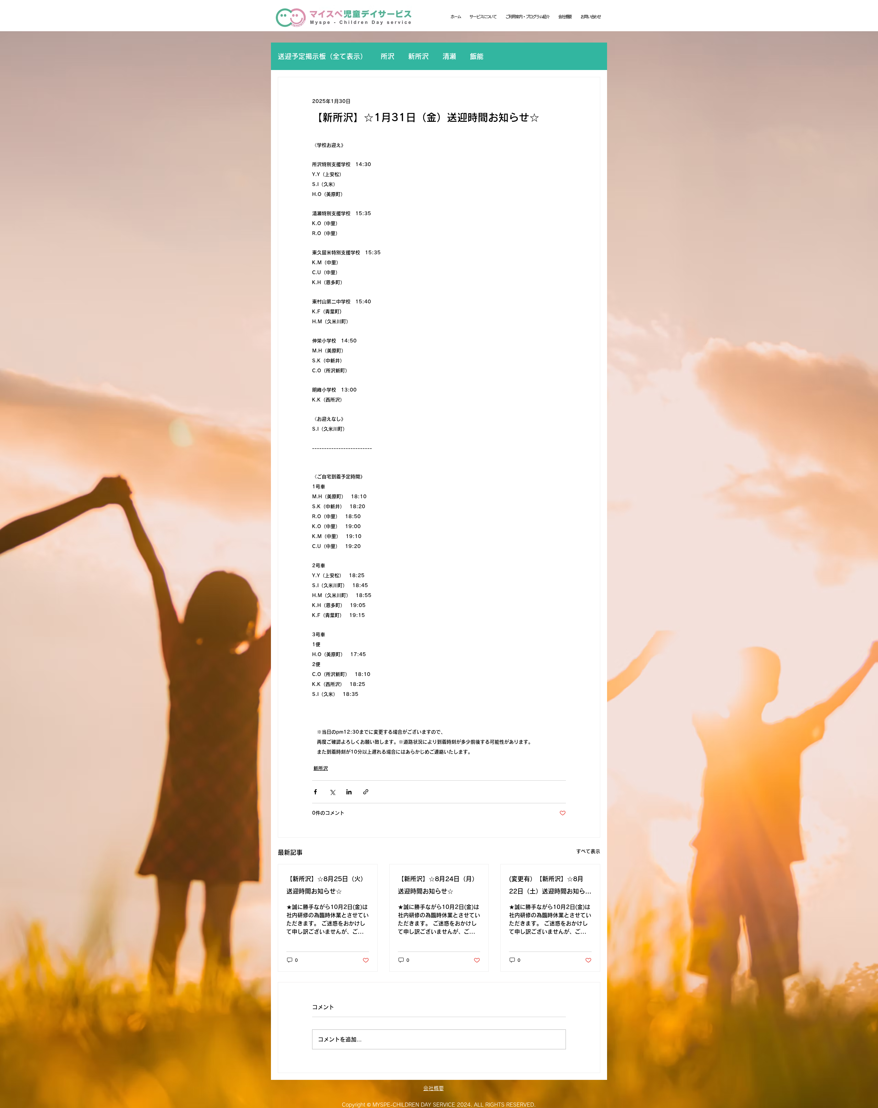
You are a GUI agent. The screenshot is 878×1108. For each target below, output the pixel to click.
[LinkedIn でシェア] (349, 792)
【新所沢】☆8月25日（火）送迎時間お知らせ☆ (326, 885)
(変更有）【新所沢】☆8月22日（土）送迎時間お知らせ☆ (550, 886)
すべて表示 (588, 851)
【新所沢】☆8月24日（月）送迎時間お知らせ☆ (438, 885)
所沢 (387, 56)
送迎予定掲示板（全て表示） (322, 56)
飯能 (477, 56)
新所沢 (418, 56)
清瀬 (449, 56)
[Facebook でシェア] (315, 792)
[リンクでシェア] (366, 792)
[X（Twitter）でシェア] (332, 792)
